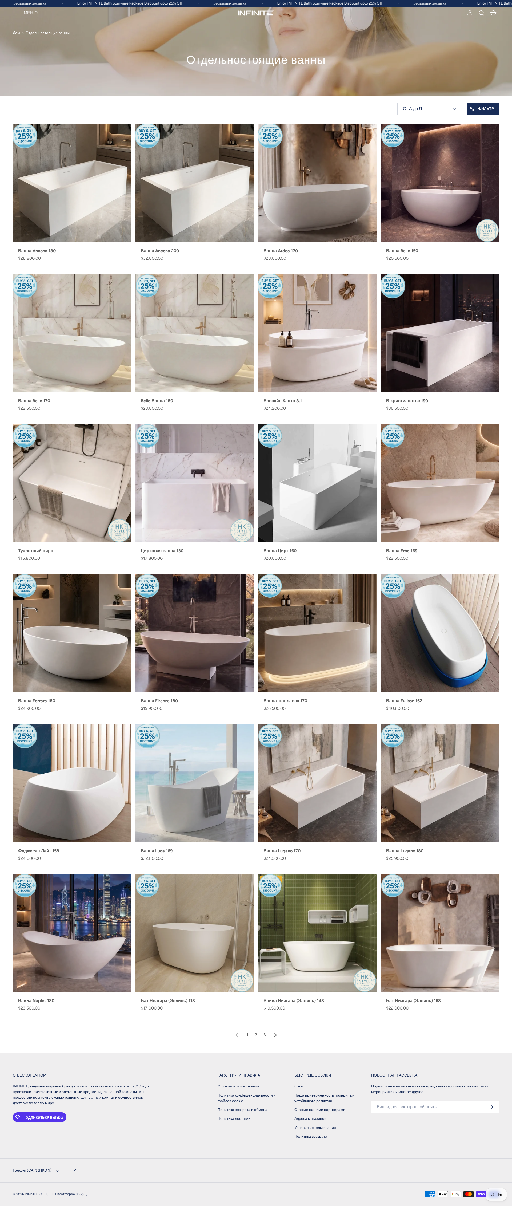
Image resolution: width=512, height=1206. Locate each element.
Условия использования (238, 1086)
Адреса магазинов (310, 1118)
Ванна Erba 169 (401, 550)
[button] (481, 13)
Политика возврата (310, 1136)
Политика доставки (234, 1118)
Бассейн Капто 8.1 (282, 400)
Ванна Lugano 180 (404, 850)
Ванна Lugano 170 (282, 850)
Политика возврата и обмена (242, 1110)
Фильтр (485, 109)
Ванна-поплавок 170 (285, 700)
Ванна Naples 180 (36, 1000)
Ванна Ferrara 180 (36, 700)
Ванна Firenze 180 (159, 700)
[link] (236, 1035)
